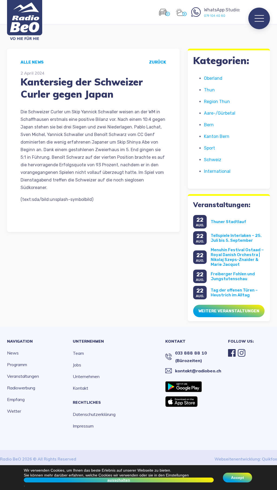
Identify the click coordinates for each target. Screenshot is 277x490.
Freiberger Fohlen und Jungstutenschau (233, 276)
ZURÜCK (157, 62)
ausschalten (118, 480)
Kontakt (80, 388)
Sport (209, 148)
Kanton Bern (216, 136)
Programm (17, 364)
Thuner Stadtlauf (228, 221)
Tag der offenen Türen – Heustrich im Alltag (234, 292)
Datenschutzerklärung (94, 414)
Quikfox (269, 459)
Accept (237, 477)
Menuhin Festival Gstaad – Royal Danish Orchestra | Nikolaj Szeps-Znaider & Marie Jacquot (237, 257)
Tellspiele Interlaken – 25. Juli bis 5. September (236, 238)
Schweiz (212, 159)
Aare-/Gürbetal (219, 113)
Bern (209, 124)
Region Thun (217, 101)
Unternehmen (88, 341)
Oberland (213, 78)
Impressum (83, 426)
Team (78, 353)
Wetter (14, 411)
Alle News (32, 62)
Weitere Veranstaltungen (228, 311)
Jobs (77, 365)
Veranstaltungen (23, 376)
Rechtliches (87, 402)
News (13, 353)
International (217, 171)
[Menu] (259, 18)
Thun (209, 89)
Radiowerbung (21, 387)
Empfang (16, 399)
